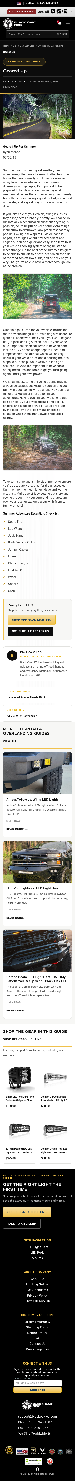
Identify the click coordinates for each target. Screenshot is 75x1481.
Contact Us (38, 1344)
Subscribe (37, 1389)
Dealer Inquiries (37, 1349)
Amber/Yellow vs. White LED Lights (32, 799)
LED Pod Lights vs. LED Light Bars (32, 888)
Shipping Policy (37, 1327)
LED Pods (37, 1252)
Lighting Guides (37, 1284)
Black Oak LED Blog (23, 45)
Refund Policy (37, 1333)
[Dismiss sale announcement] (71, 12)
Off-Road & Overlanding (50, 45)
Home (6, 45)
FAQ (38, 1338)
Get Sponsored (37, 1290)
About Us (37, 1279)
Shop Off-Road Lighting (31, 619)
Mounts (37, 1258)
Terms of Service (37, 1301)
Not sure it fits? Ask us (30, 631)
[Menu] (68, 23)
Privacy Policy (37, 1295)
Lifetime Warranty (37, 1322)
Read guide (15, 829)
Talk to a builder (22, 1223)
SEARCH (61, 34)
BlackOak (28, 1474)
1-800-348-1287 (47, 3)
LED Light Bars (37, 1247)
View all (10, 741)
